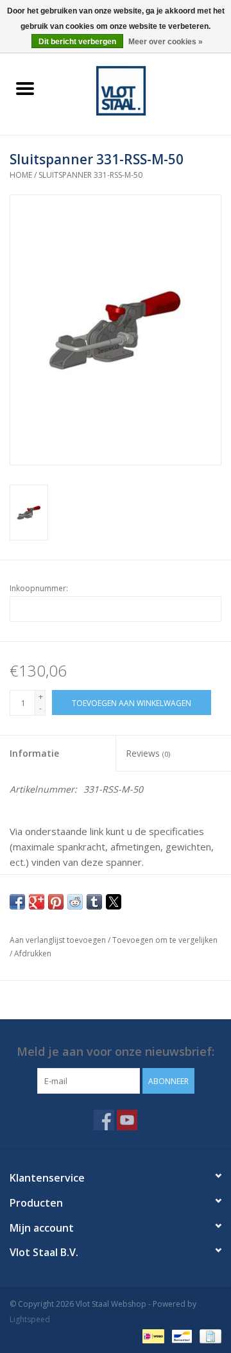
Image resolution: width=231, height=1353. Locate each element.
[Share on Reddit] (75, 901)
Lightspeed (30, 1319)
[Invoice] (208, 1335)
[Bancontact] (180, 1335)
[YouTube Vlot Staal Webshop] (127, 1120)
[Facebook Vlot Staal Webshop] (104, 1120)
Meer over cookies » (165, 41)
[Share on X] (113, 901)
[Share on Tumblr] (94, 901)
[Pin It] (56, 901)
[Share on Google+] (36, 901)
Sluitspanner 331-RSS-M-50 (90, 174)
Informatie (34, 753)
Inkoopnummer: (39, 588)
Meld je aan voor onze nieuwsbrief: (115, 1051)
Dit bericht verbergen (77, 41)
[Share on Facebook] (17, 901)
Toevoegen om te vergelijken (165, 940)
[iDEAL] (152, 1335)
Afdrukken (32, 953)
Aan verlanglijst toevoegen (59, 940)
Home (21, 174)
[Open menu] (25, 88)
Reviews (148, 753)
